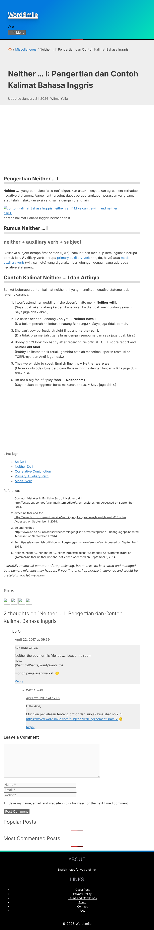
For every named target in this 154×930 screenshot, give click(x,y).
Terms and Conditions (82, 898)
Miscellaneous (25, 49)
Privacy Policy (82, 893)
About (82, 902)
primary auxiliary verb (73, 258)
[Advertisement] (72, 143)
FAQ (82, 910)
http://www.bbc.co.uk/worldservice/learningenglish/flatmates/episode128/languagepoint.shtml (76, 532)
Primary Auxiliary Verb (32, 476)
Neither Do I (24, 466)
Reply (19, 681)
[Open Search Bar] (11, 27)
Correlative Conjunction (33, 471)
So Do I (20, 462)
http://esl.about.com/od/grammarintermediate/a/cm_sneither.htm (57, 502)
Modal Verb (23, 481)
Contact (82, 906)
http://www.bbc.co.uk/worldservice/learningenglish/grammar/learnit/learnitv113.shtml (70, 517)
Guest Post (82, 889)
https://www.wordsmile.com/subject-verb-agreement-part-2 (72, 719)
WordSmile (23, 14)
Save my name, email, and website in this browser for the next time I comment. (69, 803)
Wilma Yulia (59, 99)
